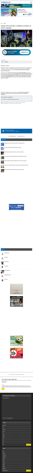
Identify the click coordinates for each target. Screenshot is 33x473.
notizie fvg (11, 103)
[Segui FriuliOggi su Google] (16, 52)
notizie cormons (22, 102)
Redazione (6, 61)
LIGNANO (3, 464)
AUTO (3, 444)
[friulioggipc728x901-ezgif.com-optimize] (16, 7)
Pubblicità (19, 374)
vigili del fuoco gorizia (17, 103)
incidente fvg (18, 102)
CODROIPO (3, 453)
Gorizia (3, 433)
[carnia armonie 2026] (16, 293)
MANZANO (3, 466)
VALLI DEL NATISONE (4, 470)
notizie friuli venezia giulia (5, 103)
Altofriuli (3, 431)
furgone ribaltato (6, 102)
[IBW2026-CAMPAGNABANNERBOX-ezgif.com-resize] (16, 357)
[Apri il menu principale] (31, 2)
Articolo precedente (12, 136)
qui (18, 99)
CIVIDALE (3, 460)
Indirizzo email (4, 382)
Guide (3, 442)
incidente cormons (12, 102)
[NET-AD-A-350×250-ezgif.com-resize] (16, 345)
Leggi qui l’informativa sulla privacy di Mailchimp (24, 386)
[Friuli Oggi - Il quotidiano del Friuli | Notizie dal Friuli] (15, 2)
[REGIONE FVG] (16, 209)
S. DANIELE (3, 462)
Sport (3, 438)
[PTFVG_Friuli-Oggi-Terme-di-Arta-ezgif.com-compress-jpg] (16, 306)
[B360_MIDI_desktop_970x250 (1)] (16, 15)
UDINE (3, 451)
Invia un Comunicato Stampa (13, 374)
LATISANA (3, 458)
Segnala (23, 374)
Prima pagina (4, 425)
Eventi (3, 440)
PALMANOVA (3, 468)
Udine (3, 427)
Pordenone (3, 429)
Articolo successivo (21, 136)
